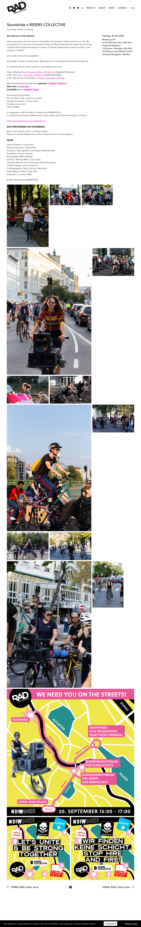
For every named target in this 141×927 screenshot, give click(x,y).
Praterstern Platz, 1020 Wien (40, 71)
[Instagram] (70, 8)
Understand (110, 923)
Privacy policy (131, 923)
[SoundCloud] (82, 8)
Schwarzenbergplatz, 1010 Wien (51, 77)
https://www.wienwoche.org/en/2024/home (26, 120)
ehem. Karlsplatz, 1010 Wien (30, 74)
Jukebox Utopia (31, 89)
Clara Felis (24, 86)
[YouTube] (78, 8)
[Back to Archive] (70, 887)
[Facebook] (74, 8)
